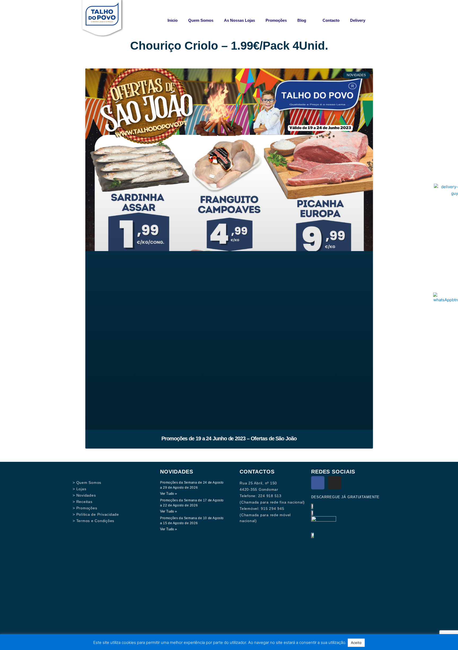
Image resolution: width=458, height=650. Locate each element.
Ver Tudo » (168, 494)
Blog (301, 20)
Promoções (276, 20)
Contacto (331, 20)
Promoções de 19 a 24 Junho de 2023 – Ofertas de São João (228, 438)
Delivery (357, 20)
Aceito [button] (356, 642)
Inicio (173, 20)
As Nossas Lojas (239, 20)
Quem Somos (200, 20)
